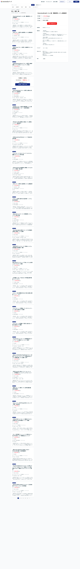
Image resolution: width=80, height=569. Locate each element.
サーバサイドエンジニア (46, 18)
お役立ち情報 (55, 1)
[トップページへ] (6, 1)
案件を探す (43, 1)
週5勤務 (44, 58)
